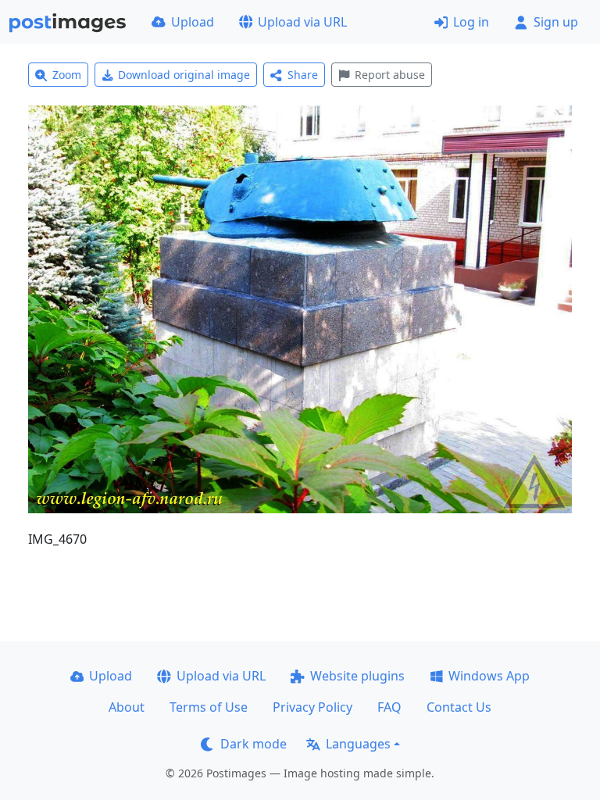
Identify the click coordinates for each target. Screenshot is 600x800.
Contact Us (459, 707)
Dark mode (253, 743)
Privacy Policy (312, 707)
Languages (358, 743)
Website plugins (357, 675)
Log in (471, 21)
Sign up (556, 21)
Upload (192, 21)
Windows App (489, 675)
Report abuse (390, 74)
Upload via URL (302, 21)
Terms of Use (209, 707)
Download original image (184, 74)
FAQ (389, 707)
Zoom (66, 74)
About (127, 707)
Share (303, 74)
